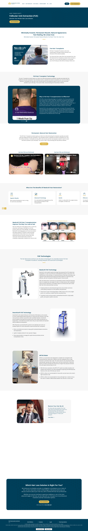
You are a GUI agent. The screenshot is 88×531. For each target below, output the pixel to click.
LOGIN (50, 3)
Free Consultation (14, 21)
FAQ (47, 3)
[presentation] (3, 208)
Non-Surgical (36, 3)
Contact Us (44, 143)
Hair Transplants (29, 3)
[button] (67, 4)
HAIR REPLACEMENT (43, 3)
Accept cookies (40, 529)
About (23, 3)
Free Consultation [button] (75, 3)
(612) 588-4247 (48, 505)
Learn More (51, 417)
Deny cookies (48, 529)
